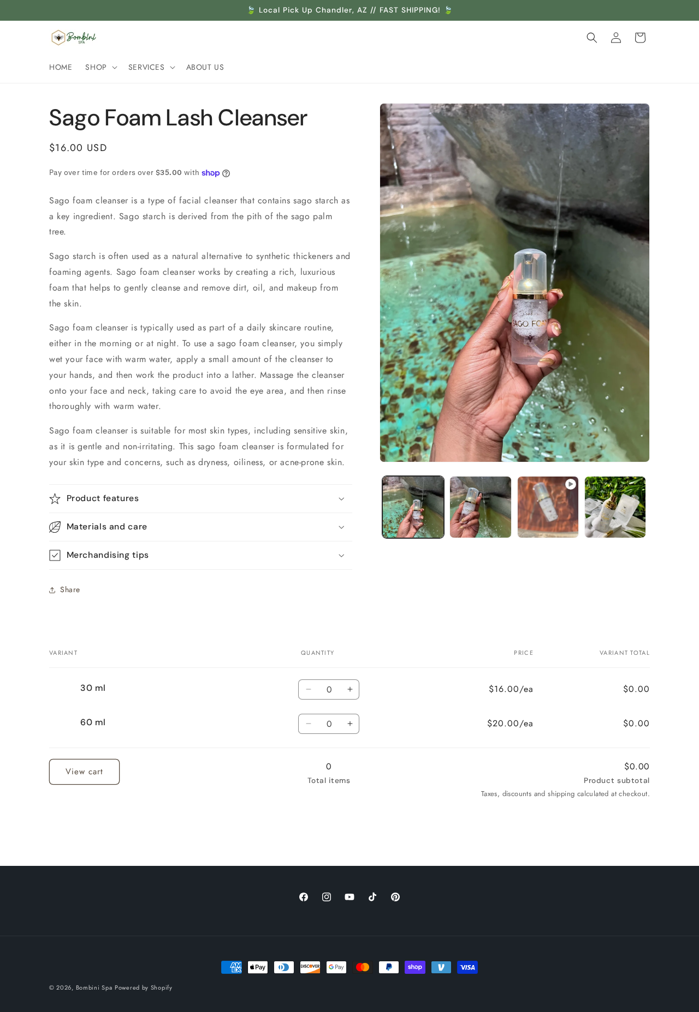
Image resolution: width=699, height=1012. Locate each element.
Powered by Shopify (144, 987)
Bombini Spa (94, 987)
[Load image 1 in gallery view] (413, 507)
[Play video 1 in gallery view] (548, 507)
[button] (100, 67)
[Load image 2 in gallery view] (480, 507)
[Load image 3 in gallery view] (615, 507)
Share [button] (70, 589)
